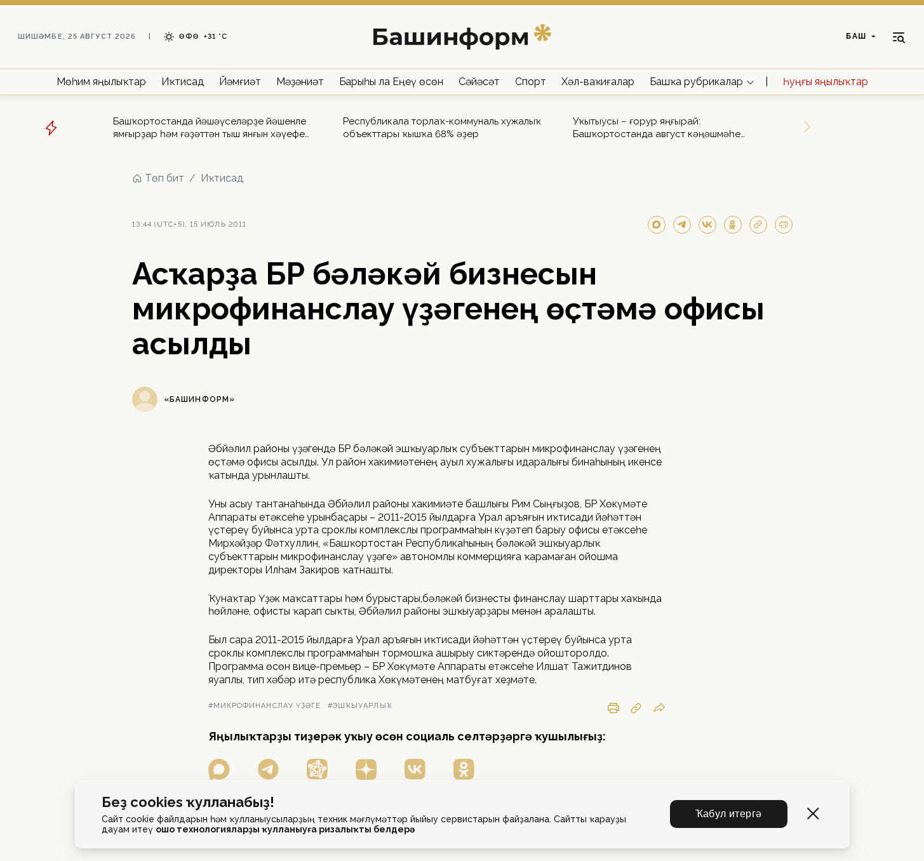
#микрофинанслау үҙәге (264, 706)
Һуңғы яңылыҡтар (825, 82)
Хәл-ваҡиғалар (597, 82)
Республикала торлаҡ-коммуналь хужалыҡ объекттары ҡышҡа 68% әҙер (442, 128)
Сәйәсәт (479, 82)
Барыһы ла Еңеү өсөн (391, 82)
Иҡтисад (182, 82)
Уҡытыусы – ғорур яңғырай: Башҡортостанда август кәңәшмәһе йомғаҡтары (656, 128)
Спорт (530, 82)
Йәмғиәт (240, 82)
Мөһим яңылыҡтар (101, 82)
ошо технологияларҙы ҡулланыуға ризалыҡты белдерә (285, 829)
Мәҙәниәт (300, 82)
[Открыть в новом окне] (219, 769)
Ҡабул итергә (728, 813)
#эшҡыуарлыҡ (360, 706)
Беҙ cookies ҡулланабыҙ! (188, 802)
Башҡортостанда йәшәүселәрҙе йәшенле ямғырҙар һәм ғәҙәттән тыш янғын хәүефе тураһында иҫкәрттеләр (209, 128)
